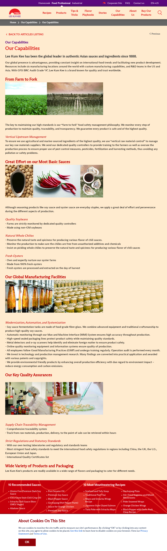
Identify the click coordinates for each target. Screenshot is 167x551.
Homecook (44, 3)
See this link (76, 531)
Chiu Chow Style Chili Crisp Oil (25, 498)
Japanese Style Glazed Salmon (100, 506)
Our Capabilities (118, 13)
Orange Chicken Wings (134, 506)
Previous (156, 34)
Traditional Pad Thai (95, 495)
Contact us (139, 3)
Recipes (47, 13)
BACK (12, 34)
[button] (160, 12)
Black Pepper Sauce (58, 499)
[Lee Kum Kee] (14, 15)
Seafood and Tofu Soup (97, 491)
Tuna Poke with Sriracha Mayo (100, 509)
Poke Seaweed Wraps (133, 502)
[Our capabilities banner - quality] (54, 398)
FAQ (127, 3)
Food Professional (61, 3)
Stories (103, 13)
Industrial (77, 3)
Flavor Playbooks (88, 13)
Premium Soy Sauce (58, 495)
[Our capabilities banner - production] (54, 296)
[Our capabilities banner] (54, 98)
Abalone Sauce (17, 508)
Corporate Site (114, 3)
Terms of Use (40, 534)
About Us (133, 13)
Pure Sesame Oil (56, 491)
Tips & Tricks (74, 13)
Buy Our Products (146, 13)
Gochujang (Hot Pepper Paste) (63, 503)
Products (61, 13)
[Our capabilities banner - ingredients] (54, 181)
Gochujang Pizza (131, 491)
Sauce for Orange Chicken (61, 507)
